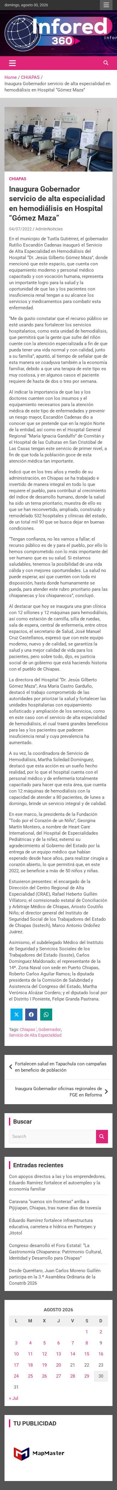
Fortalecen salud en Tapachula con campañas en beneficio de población (60, 1067)
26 (44, 1376)
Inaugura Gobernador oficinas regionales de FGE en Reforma (58, 1092)
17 (16, 1365)
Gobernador (49, 1029)
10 (16, 1354)
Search (102, 1136)
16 (100, 1354)
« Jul (13, 1398)
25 (30, 1376)
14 (72, 1354)
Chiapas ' (28, 1029)
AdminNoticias (49, 229)
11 (30, 1354)
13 (58, 1354)
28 (72, 1376)
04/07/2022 (20, 229)
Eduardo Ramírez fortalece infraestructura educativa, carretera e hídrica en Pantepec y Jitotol (52, 1227)
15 (86, 1354)
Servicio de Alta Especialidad (35, 1035)
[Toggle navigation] (12, 63)
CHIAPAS (17, 178)
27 (58, 1376)
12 (44, 1354)
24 (16, 1376)
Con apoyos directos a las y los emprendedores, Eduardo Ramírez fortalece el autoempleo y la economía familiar (57, 1183)
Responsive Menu (106, 5)
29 (86, 1376)
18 (30, 1365)
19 (44, 1365)
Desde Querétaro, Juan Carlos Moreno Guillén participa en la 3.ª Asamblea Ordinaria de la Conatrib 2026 (54, 1277)
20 (58, 1365)
